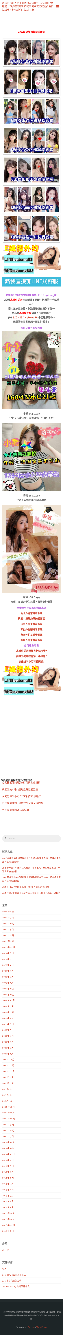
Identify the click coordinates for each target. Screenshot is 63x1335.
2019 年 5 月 (8, 1183)
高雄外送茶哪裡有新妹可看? (31, 650)
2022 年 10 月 (8, 1000)
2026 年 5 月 (8, 929)
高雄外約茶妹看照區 (31, 640)
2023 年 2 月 (8, 976)
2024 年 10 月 (8, 947)
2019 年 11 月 (8, 1148)
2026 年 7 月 (8, 917)
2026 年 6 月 (8, 923)
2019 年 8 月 (8, 1166)
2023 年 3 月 (8, 971)
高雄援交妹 (25, 313)
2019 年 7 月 (8, 1172)
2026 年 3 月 (8, 941)
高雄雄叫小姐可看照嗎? (31, 661)
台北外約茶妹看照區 (31, 613)
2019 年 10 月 (8, 1154)
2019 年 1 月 (7, 1207)
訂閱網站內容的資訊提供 (14, 1274)
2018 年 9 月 (8, 1231)
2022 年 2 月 (8, 1048)
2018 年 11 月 (8, 1219)
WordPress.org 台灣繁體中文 (16, 1286)
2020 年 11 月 (8, 1112)
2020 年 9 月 (8, 1124)
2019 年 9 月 (8, 1160)
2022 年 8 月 (8, 1012)
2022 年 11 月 (8, 994)
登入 (4, 1268)
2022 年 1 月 (7, 1053)
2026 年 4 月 (8, 935)
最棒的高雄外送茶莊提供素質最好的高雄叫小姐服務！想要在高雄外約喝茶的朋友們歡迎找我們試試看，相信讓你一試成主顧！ (28, 6)
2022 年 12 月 (8, 988)
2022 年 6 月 (8, 1024)
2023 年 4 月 (8, 965)
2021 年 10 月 (8, 1071)
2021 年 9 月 (8, 1077)
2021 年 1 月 (7, 1101)
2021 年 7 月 (7, 1089)
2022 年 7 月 (8, 1018)
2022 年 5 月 (8, 1030)
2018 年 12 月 (8, 1213)
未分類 (5, 1250)
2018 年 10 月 (8, 1225)
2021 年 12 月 (8, 1059)
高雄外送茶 (16, 299)
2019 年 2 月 (8, 1201)
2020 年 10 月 (8, 1118)
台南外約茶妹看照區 (31, 634)
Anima (30, 1327)
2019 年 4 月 (8, 1189)
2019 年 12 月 (8, 1142)
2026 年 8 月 (8, 911)
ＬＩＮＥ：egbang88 (25, 317)
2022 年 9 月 (8, 1006)
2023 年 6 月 (8, 953)
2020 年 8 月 (8, 1130)
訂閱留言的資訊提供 (12, 1280)
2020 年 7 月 (8, 1136)
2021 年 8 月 (8, 1083)
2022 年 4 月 (8, 1036)
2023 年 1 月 (7, 982)
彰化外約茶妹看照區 (31, 629)
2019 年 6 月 (8, 1178)
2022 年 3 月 (8, 1042)
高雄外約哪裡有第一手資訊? (31, 656)
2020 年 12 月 (8, 1107)
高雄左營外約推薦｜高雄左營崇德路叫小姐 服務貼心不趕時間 (31, 893)
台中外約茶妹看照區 (31, 624)
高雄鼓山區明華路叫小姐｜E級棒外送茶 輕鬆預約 (25, 887)
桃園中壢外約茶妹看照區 (31, 618)
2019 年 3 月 (8, 1195)
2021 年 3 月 (7, 1095)
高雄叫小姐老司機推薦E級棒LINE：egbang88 (31, 295)
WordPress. (41, 1327)
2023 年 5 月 (8, 959)
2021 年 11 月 (8, 1065)
